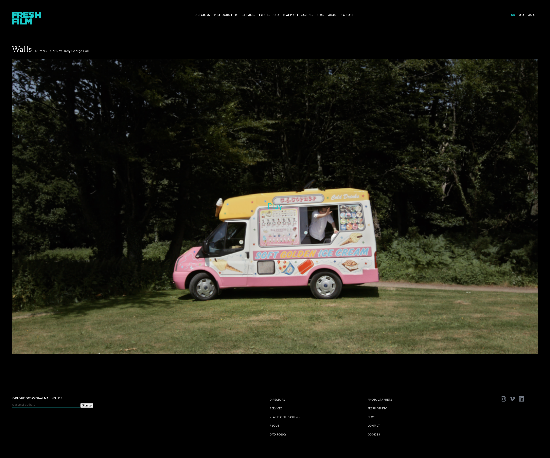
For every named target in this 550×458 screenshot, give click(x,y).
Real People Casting (298, 15)
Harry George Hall (76, 51)
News (320, 15)
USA (521, 15)
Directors (202, 15)
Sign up (87, 405)
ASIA (531, 15)
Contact (347, 15)
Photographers (226, 15)
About (333, 15)
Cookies (374, 434)
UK (513, 15)
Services (249, 15)
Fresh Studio (269, 15)
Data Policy (278, 434)
